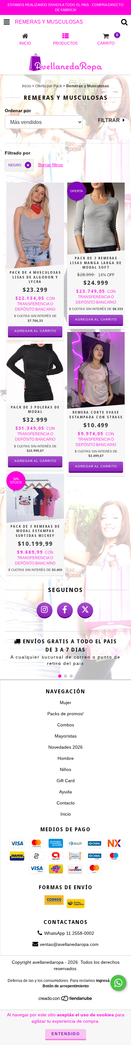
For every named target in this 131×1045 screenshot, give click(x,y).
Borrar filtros (50, 164)
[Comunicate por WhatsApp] (118, 983)
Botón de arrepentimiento (66, 986)
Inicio (26, 86)
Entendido (66, 1034)
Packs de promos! (65, 713)
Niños (65, 769)
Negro (14, 165)
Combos (65, 724)
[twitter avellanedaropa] (85, 610)
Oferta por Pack (48, 86)
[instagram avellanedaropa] (44, 610)
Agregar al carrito (35, 331)
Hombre (66, 758)
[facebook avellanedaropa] (65, 610)
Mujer (65, 702)
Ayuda (65, 791)
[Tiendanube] (65, 1000)
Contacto (66, 802)
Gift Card (66, 780)
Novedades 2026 (65, 747)
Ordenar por (18, 110)
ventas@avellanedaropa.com (69, 944)
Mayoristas (66, 736)
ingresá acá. (107, 980)
